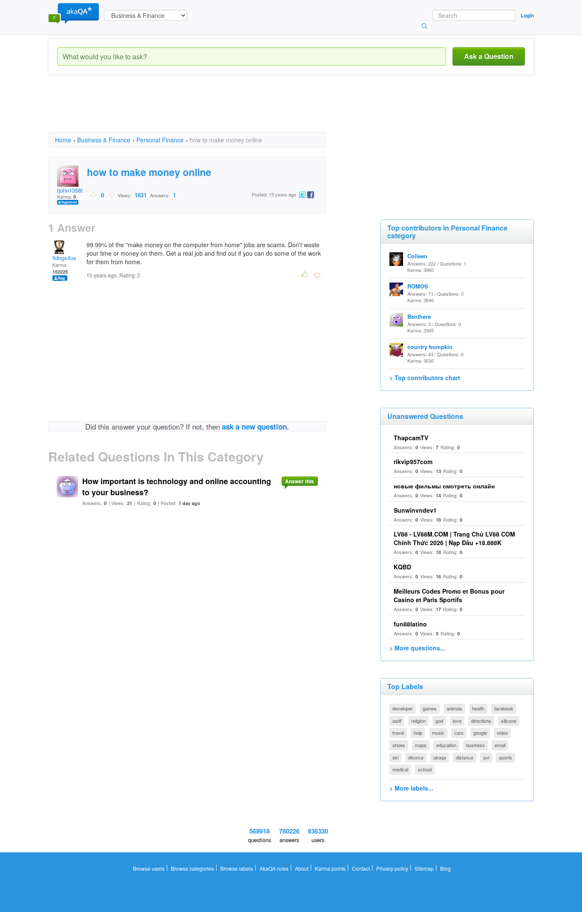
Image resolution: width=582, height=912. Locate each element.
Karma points (330, 868)
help (418, 732)
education (446, 745)
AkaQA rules (273, 868)
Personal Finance (160, 140)
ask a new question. (255, 426)
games (430, 708)
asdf (396, 720)
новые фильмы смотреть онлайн (444, 486)
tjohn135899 (72, 190)
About (301, 868)
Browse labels (236, 868)
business (475, 745)
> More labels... (411, 788)
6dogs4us (64, 258)
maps (420, 745)
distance (464, 757)
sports (505, 757)
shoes (398, 745)
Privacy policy (392, 868)
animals (454, 708)
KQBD (402, 567)
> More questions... (417, 648)
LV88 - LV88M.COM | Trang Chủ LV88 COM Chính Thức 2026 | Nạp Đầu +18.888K (454, 538)
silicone (508, 720)
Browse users (148, 868)
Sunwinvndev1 (415, 510)
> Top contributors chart (424, 377)
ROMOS (417, 286)
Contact (361, 868)
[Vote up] (94, 194)
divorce (416, 757)
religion (418, 720)
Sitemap (424, 868)
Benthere (419, 316)
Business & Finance (103, 140)
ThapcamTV (411, 437)
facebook (503, 708)
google (480, 732)
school (425, 769)
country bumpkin (429, 347)
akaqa (439, 757)
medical (400, 769)
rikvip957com (413, 461)
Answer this (299, 481)
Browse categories (192, 868)
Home (63, 140)
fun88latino (410, 624)
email (500, 745)
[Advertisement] (203, 111)
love (457, 720)
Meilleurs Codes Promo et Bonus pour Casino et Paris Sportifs (449, 595)
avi (486, 757)
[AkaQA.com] (74, 12)
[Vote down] (111, 194)
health (478, 708)
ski (395, 757)
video (502, 732)
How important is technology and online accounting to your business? (176, 487)
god (439, 720)
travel (398, 732)
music (438, 732)
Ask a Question (488, 56)
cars (459, 732)
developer (402, 708)
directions (481, 720)
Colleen (417, 256)
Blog (445, 868)
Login (527, 15)
